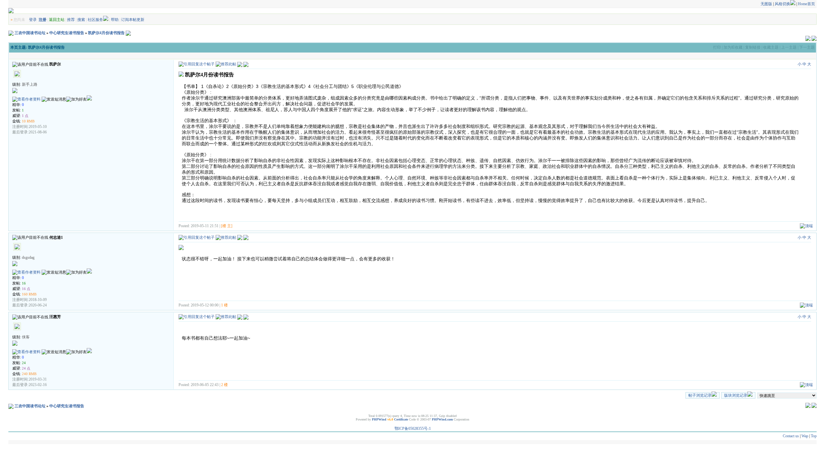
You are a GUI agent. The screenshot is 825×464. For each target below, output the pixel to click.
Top (814, 436)
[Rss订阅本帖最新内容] (128, 33)
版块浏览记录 (735, 395)
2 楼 (224, 384)
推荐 (71, 19)
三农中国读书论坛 (30, 33)
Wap (804, 436)
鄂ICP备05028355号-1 (412, 428)
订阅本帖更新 (132, 19)
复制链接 (753, 47)
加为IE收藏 (732, 47)
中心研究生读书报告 (66, 33)
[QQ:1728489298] (89, 352)
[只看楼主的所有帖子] (245, 64)
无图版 (766, 4)
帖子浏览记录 (700, 395)
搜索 (81, 19)
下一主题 (807, 47)
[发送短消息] (54, 99)
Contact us (791, 436)
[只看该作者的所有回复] (245, 237)
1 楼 (224, 305)
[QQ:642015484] (89, 99)
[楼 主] (226, 226)
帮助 (115, 19)
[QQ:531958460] (89, 272)
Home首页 (806, 4)
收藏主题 (771, 47)
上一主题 (789, 47)
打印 (717, 47)
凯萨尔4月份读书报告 (106, 33)
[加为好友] (76, 99)
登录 (33, 19)
